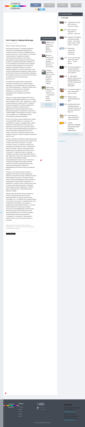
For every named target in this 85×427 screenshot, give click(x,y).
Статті (20, 411)
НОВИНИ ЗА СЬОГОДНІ (70, 134)
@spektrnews (62, 141)
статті (49, 5)
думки (63, 5)
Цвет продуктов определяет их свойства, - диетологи (74, 31)
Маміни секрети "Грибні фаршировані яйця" (74, 98)
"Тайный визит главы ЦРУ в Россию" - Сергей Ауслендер (74, 24)
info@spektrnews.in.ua (70, 420)
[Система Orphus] (40, 404)
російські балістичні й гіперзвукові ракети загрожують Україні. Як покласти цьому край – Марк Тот (74, 107)
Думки (20, 414)
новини (35, 5)
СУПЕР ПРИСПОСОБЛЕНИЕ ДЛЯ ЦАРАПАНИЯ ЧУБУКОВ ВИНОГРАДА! (74, 126)
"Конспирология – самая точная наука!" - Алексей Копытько (74, 117)
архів (76, 5)
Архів (20, 416)
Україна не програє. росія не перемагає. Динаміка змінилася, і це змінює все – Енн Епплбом (50, 61)
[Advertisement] (30, 24)
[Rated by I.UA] (40, 408)
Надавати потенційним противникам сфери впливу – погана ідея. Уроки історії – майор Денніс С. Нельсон (74, 40)
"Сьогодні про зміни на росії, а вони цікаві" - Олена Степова (74, 91)
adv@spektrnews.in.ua (70, 411)
